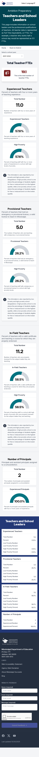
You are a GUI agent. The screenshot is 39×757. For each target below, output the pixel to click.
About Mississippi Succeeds (12, 672)
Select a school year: (9, 52)
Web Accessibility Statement (12, 664)
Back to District (15, 48)
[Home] (7, 3)
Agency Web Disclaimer (10, 668)
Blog (3, 676)
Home (4, 48)
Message (8, 702)
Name (7, 687)
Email (7, 695)
